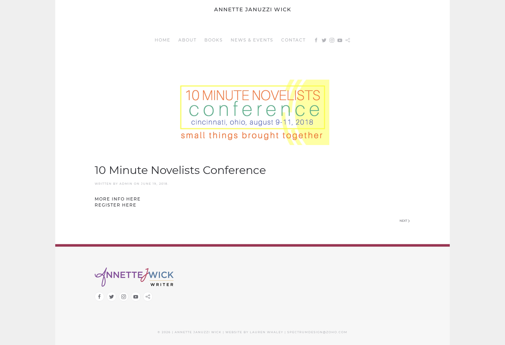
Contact (293, 40)
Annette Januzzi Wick (252, 9)
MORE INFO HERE (118, 199)
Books (213, 40)
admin (126, 184)
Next (404, 221)
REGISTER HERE (116, 205)
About (187, 40)
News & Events (252, 40)
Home (162, 40)
